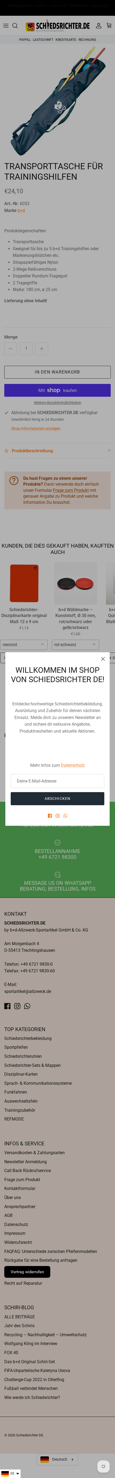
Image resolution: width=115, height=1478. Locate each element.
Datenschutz (73, 765)
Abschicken (57, 798)
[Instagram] (58, 816)
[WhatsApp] (65, 816)
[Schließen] (103, 659)
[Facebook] (50, 816)
